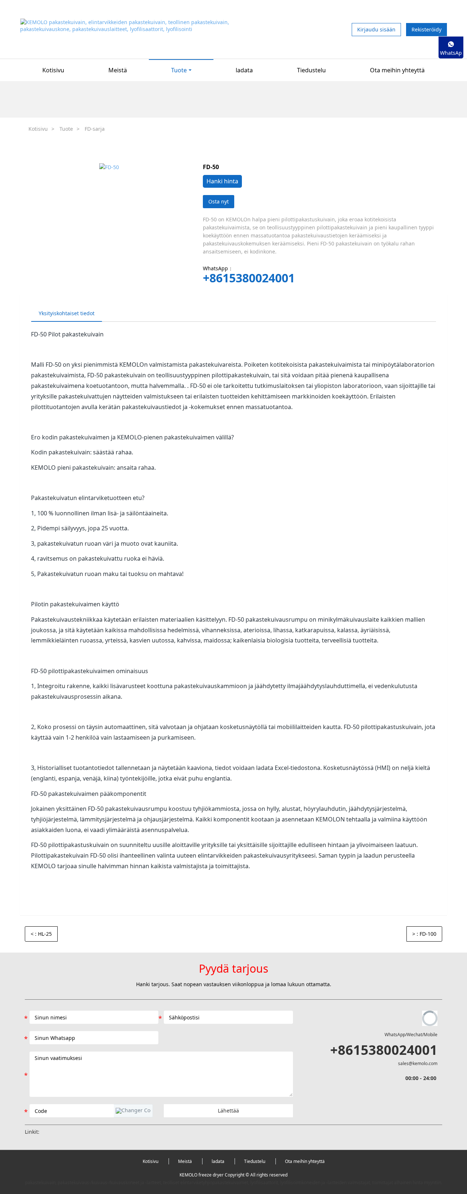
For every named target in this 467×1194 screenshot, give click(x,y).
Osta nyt (218, 201)
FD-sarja (95, 128)
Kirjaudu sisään (376, 29)
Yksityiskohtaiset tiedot (66, 313)
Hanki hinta (222, 181)
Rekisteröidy (426, 29)
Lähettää (228, 1110)
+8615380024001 (249, 277)
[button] (133, 1111)
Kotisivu (53, 70)
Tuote (66, 128)
